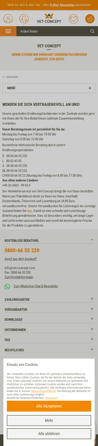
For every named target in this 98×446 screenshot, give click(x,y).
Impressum (51, 398)
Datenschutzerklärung (43, 391)
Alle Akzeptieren (49, 406)
